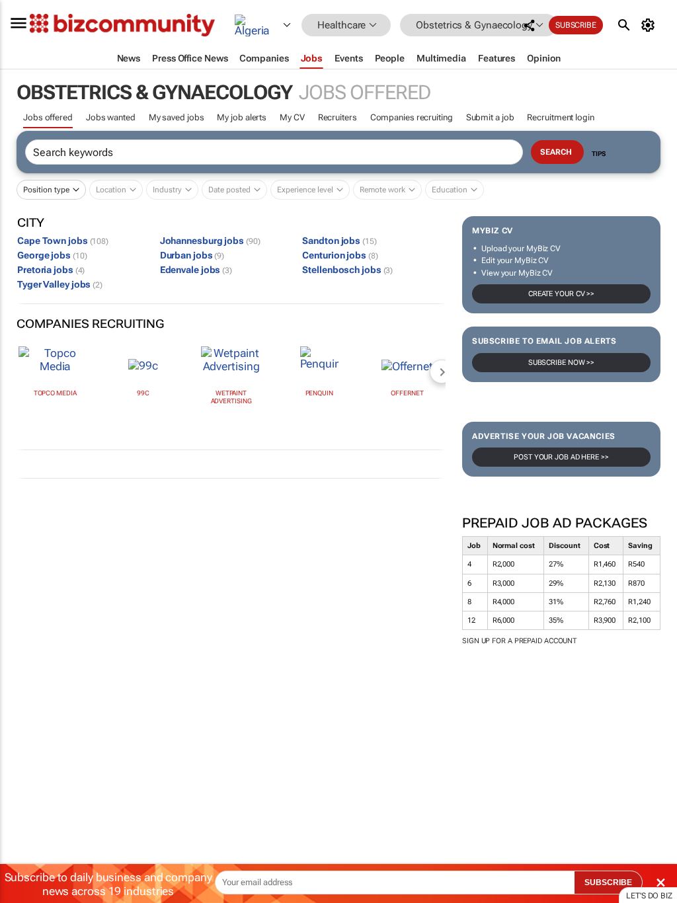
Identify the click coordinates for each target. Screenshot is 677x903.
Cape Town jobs (62, 240)
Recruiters (337, 117)
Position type (46, 189)
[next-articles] (442, 371)
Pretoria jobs (51, 269)
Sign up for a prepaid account (519, 641)
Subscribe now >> (561, 362)
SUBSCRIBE (608, 882)
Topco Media (55, 393)
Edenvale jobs (196, 269)
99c (143, 393)
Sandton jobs (339, 240)
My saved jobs (176, 117)
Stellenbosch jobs (347, 269)
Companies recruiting (411, 117)
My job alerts (241, 117)
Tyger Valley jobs (59, 284)
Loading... (25, 684)
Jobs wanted (111, 117)
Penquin (319, 393)
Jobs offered (48, 117)
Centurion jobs (340, 255)
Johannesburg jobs (210, 240)
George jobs (52, 255)
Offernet (407, 393)
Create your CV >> (561, 294)
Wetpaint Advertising (231, 397)
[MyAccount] (650, 25)
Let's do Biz (649, 895)
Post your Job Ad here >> (561, 457)
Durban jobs (192, 255)
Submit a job (490, 117)
